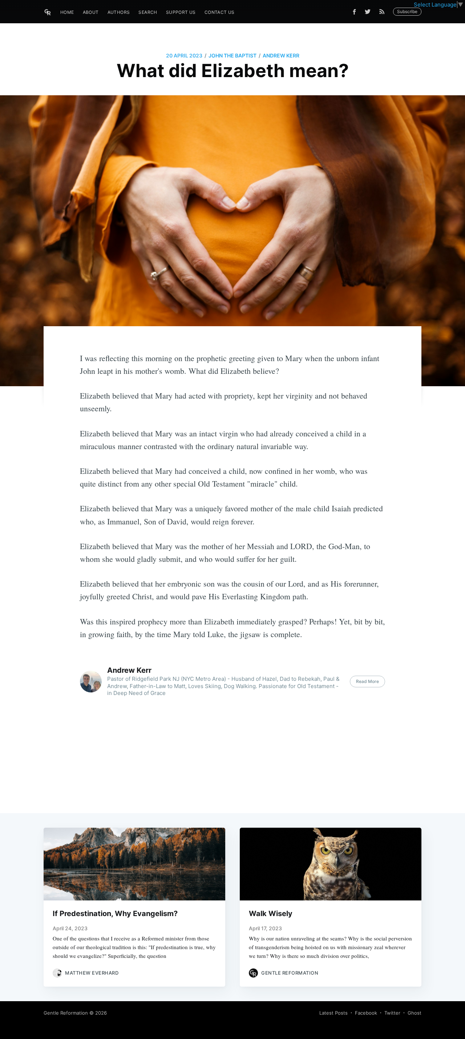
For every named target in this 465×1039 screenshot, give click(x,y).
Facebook (366, 1013)
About (91, 12)
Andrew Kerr (281, 55)
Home (67, 12)
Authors (119, 12)
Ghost (414, 1013)
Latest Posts (333, 1013)
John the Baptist (232, 55)
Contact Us (220, 12)
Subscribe (407, 11)
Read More (367, 681)
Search (147, 12)
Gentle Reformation (66, 1013)
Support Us (181, 12)
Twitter (392, 1013)
